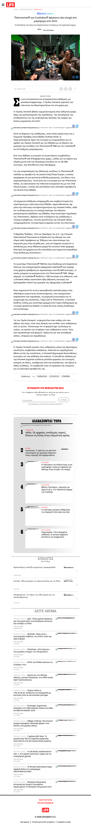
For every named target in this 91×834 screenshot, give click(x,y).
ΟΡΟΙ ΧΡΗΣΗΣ (32, 404)
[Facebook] (73, 77)
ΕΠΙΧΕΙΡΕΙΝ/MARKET (26, 9)
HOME (16, 9)
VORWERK (66, 376)
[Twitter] (77, 77)
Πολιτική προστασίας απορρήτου (43, 822)
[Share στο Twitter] (77, 126)
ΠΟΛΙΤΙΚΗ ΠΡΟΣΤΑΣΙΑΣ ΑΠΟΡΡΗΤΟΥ (51, 404)
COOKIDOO (54, 376)
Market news (38, 9)
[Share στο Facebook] (73, 126)
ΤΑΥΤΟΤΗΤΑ (45, 800)
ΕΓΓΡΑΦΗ (63, 400)
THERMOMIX (42, 376)
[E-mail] (70, 89)
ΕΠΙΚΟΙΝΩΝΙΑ (46, 803)
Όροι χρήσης (24, 822)
